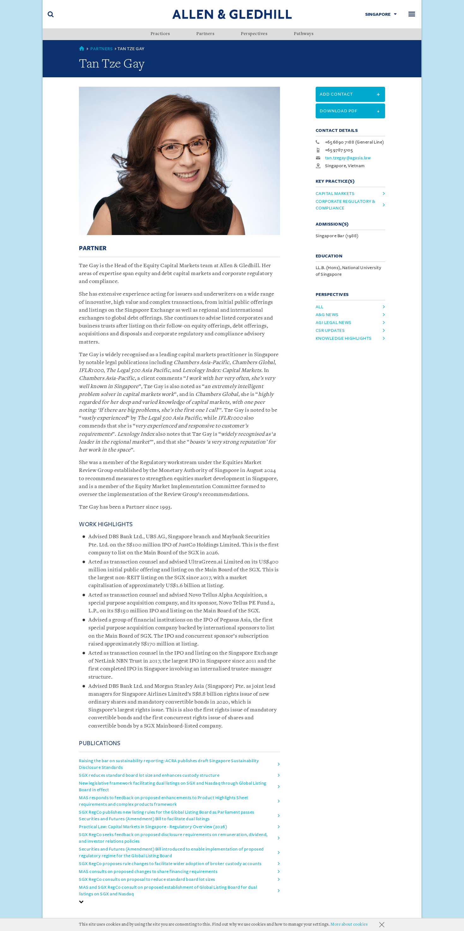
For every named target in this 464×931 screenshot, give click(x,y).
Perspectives (254, 34)
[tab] (179, 902)
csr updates (330, 330)
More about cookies (349, 924)
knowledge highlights (344, 338)
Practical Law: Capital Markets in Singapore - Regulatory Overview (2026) (153, 826)
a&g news (327, 314)
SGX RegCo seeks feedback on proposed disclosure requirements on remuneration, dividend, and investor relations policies (173, 838)
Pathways (303, 34)
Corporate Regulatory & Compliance (345, 204)
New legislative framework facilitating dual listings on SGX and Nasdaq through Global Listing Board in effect (172, 786)
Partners (205, 34)
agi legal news (334, 322)
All (320, 306)
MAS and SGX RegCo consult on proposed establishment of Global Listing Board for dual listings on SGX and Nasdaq (168, 890)
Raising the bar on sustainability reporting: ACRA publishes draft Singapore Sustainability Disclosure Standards (169, 764)
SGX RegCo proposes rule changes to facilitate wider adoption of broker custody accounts (170, 863)
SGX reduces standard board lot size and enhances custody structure (149, 775)
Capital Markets (335, 193)
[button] (81, 902)
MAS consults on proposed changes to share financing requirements (148, 871)
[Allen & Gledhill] (232, 14)
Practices (160, 34)
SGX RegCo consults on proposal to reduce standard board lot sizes (147, 879)
